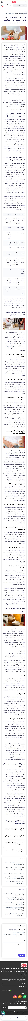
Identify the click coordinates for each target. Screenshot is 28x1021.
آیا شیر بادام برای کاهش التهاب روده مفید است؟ (14, 850)
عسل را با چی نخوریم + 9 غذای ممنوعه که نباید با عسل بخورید (14, 863)
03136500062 (19, 975)
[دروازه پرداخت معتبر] (7, 990)
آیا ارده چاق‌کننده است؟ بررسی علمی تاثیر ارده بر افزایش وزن (14, 894)
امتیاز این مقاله (21, 929)
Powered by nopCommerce (21, 1014)
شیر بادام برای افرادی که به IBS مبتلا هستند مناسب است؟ (14, 843)
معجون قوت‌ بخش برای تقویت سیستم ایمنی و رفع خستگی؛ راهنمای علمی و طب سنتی (14, 909)
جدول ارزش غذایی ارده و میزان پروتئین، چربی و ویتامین (14, 882)
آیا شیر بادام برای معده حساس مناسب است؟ (14, 830)
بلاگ (26, 11)
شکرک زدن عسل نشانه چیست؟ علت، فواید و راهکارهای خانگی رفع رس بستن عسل (13, 877)
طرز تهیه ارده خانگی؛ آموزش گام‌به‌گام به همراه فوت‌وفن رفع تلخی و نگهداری (14, 898)
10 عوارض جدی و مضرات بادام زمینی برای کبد (13, 874)
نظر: (24, 941)
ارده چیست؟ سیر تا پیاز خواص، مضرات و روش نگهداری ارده (14, 903)
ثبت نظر (22, 955)
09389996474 (19, 977)
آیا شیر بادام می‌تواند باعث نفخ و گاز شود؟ (14, 837)
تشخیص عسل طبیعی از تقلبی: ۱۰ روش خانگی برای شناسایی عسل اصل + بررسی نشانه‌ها (14, 869)
